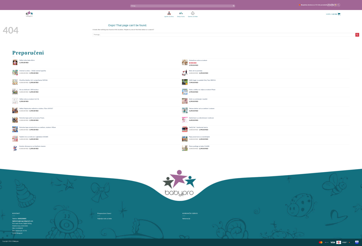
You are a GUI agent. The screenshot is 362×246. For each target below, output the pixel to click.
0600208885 (22, 218)
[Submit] (233, 6)
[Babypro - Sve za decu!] (29, 14)
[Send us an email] (335, 5)
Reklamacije (186, 218)
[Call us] (338, 5)
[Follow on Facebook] (328, 5)
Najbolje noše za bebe (104, 218)
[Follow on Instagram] (332, 5)
